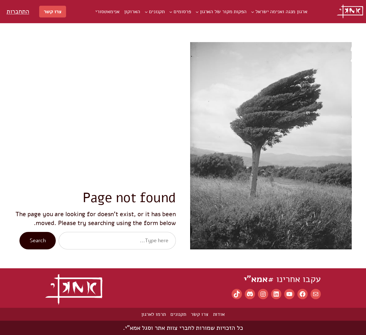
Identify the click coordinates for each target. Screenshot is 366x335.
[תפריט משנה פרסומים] (170, 11)
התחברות (18, 11)
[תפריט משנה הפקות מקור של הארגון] (197, 11)
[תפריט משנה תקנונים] (146, 11)
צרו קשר (52, 11)
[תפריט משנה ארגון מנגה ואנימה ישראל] (252, 11)
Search (37, 240)
